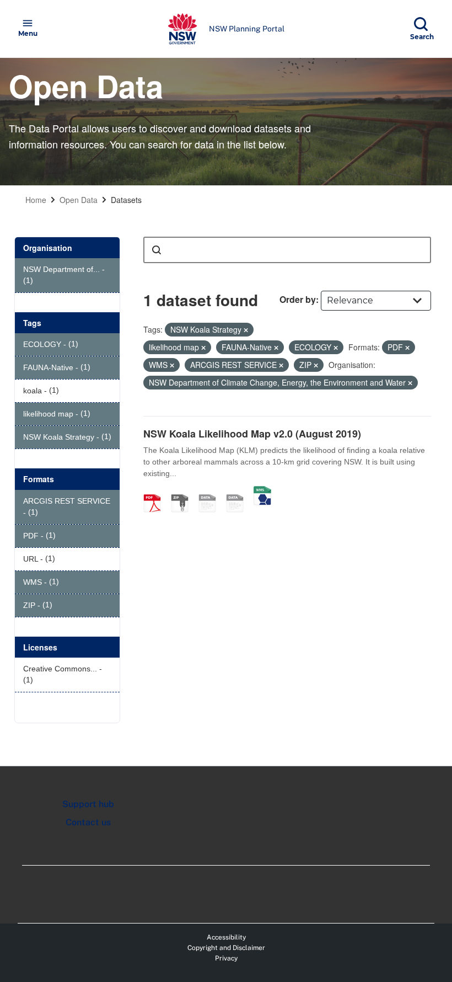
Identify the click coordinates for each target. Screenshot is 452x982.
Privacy (226, 958)
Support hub (88, 804)
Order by (297, 299)
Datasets (126, 199)
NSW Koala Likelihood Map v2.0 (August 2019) (252, 433)
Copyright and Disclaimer (226, 948)
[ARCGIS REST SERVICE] (238, 491)
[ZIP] (183, 491)
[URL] (211, 491)
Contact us (88, 822)
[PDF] (156, 491)
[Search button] (156, 250)
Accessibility (226, 937)
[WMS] (262, 491)
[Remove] (246, 329)
